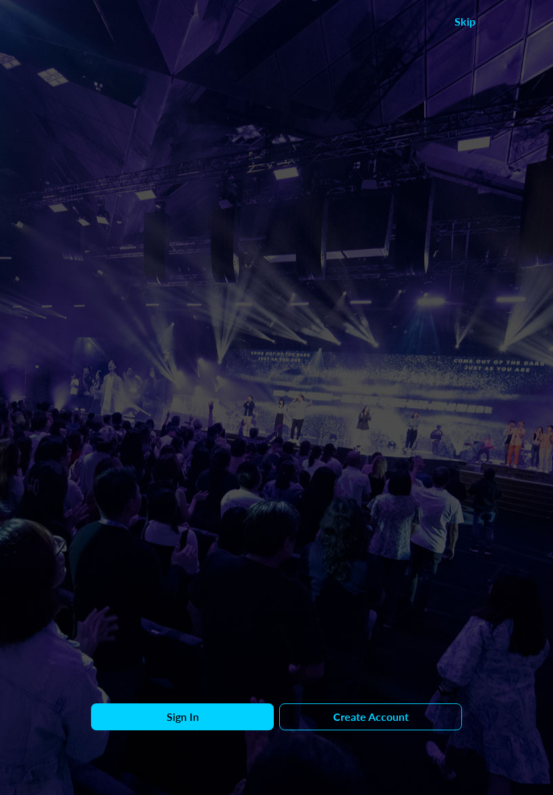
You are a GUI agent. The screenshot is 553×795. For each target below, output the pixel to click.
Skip (465, 21)
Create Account (371, 716)
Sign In (183, 716)
